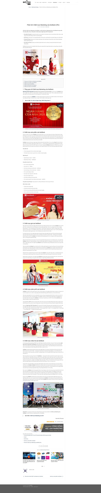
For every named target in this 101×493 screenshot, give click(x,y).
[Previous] (24, 457)
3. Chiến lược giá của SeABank (28, 83)
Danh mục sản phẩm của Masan (56, 476)
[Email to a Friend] (43, 446)
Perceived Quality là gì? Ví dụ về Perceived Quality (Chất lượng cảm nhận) (37, 435)
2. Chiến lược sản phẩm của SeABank (29, 82)
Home (38, 2)
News (40, 2)
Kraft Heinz (26, 438)
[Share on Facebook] (39, 446)
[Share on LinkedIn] (47, 446)
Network (50, 2)
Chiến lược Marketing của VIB (36, 415)
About (64, 2)
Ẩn (44, 79)
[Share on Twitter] (41, 446)
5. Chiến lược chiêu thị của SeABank (29, 86)
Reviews (68, 2)
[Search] (35, 2)
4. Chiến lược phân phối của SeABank (29, 85)
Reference (55, 2)
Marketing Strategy (35, 7)
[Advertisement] (43, 16)
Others (59, 2)
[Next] (62, 457)
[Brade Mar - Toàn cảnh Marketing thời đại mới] (28, 2)
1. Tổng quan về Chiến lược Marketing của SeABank (32, 81)
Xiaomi (25, 437)
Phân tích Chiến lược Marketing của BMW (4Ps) (32, 442)
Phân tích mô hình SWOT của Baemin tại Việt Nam (34, 476)
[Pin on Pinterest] (45, 446)
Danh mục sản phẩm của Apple (29, 440)
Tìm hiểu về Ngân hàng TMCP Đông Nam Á (40, 100)
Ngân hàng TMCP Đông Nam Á (28, 91)
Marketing (44, 2)
